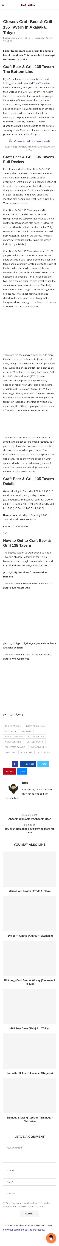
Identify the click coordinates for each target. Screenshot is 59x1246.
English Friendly (13, 726)
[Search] (55, 4)
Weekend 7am (44, 752)
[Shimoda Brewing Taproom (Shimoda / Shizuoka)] (29, 1095)
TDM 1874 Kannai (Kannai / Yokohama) (29, 935)
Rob (25, 783)
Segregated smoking (15, 747)
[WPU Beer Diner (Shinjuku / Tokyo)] (29, 1006)
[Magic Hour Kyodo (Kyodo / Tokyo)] (29, 869)
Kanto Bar (26, 731)
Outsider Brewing (35, 742)
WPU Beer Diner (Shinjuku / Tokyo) (29, 1028)
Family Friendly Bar (35, 726)
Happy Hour (10, 731)
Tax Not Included (38, 747)
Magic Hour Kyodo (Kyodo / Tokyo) (30, 891)
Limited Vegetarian (14, 736)
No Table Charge (36, 736)
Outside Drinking (13, 742)
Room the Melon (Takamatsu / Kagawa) (29, 1073)
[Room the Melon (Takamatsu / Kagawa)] (29, 1051)
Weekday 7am (26, 752)
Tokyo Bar (10, 752)
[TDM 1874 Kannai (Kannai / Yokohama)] (29, 913)
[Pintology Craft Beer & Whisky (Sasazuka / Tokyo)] (29, 958)
